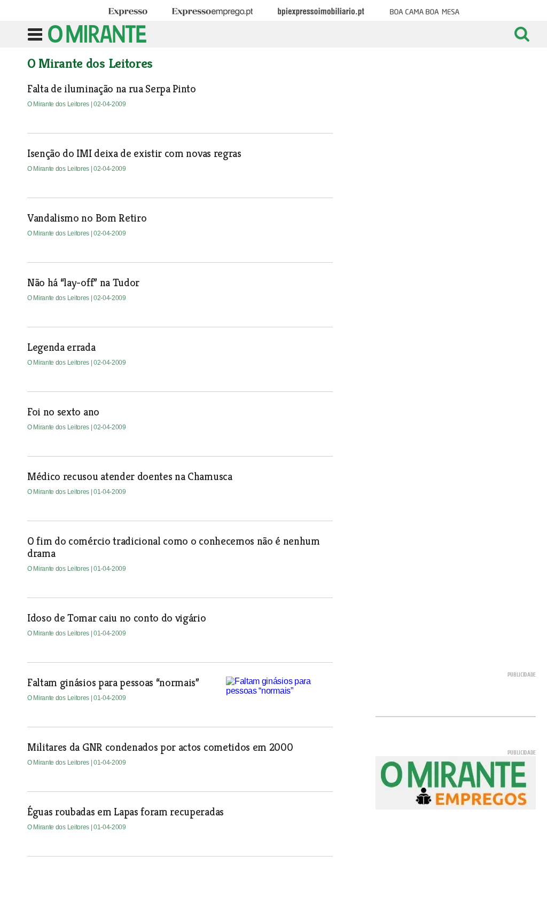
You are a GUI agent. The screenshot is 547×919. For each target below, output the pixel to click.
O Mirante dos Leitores (59, 104)
